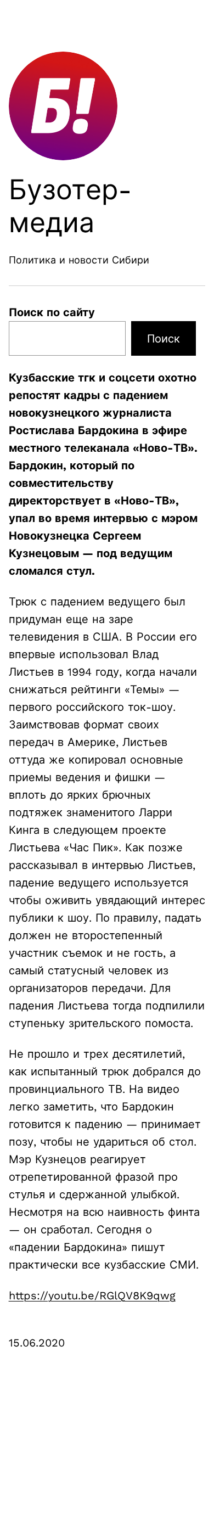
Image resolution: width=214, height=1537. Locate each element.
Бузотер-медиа (70, 206)
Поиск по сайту (52, 312)
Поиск (163, 338)
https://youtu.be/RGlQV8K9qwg (92, 1295)
